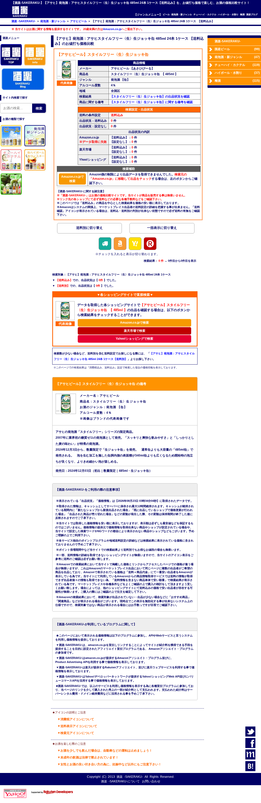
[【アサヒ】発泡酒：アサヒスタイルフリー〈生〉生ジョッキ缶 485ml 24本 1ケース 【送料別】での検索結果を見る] (89, 229)
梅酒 (242, 14)
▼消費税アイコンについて (75, 719)
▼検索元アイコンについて (75, 733)
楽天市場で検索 (134, 331)
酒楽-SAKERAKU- (228, 41)
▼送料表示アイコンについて (77, 726)
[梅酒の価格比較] (11, 195)
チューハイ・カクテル (204, 14)
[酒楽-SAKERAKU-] (20, 17)
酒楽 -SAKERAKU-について (120, 781)
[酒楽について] (35, 65)
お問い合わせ (151, 781)
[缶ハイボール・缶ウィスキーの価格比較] (35, 170)
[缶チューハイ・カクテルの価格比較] (11, 170)
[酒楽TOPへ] (11, 65)
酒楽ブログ (252, 14)
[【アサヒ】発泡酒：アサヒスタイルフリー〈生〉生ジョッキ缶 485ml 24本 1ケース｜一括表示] (162, 229)
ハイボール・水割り (228, 14)
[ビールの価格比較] (11, 146)
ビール (166, 14)
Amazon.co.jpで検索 (72, 179)
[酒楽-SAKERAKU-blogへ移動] (23, 89)
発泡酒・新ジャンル (181, 14)
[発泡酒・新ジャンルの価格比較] (35, 146)
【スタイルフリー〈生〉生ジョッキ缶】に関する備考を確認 (151, 102)
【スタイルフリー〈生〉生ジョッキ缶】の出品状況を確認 (150, 96)
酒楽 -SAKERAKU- (129, 777)
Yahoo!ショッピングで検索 (134, 338)
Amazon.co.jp (112, 29)
